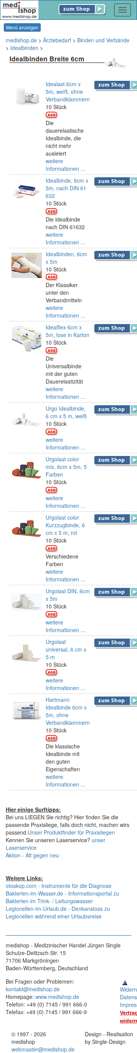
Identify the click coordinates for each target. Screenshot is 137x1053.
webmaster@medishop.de (43, 1049)
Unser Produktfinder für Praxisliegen (71, 832)
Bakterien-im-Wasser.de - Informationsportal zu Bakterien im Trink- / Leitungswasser (62, 897)
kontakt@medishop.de (33, 989)
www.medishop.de (57, 996)
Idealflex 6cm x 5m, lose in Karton (67, 331)
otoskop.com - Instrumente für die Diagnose (59, 885)
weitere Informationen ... (65, 164)
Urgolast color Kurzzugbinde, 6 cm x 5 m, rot (65, 525)
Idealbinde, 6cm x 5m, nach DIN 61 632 (67, 188)
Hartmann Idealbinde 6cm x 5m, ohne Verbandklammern (68, 711)
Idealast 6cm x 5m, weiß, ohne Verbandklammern (68, 91)
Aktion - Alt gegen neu (32, 855)
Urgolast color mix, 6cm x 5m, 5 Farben (66, 466)
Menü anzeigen (22, 27)
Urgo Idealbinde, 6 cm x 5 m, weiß (66, 412)
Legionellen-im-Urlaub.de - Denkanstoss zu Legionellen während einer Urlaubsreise (58, 912)
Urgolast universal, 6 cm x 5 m (66, 649)
